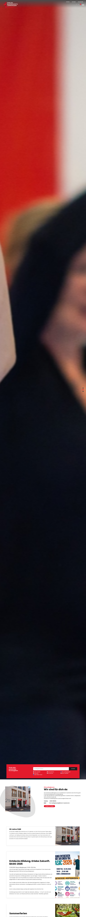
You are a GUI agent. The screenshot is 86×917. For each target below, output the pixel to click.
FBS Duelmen (51, 772)
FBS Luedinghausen (66, 772)
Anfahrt (68, 2)
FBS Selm (36, 773)
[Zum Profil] (78, 5)
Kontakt (74, 2)
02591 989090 (53, 801)
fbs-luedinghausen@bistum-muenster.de (59, 803)
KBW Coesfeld (65, 773)
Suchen (73, 768)
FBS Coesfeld (37, 772)
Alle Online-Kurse (38, 774)
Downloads (80, 2)
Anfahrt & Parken (49, 806)
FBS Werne (50, 773)
